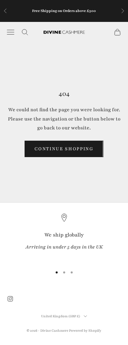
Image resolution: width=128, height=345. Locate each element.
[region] (64, 237)
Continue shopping (63, 149)
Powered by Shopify (85, 330)
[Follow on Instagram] (10, 298)
